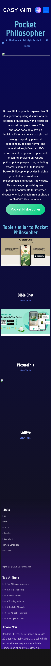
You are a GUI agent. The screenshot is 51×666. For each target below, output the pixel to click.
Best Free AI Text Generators (14, 613)
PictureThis (25, 365)
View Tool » (25, 300)
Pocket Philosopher (25, 209)
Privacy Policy (8, 539)
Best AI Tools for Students (13, 607)
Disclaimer (6, 550)
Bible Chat (25, 295)
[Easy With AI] (22, 9)
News (4, 521)
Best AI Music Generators (13, 589)
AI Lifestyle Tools (29, 40)
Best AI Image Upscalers (13, 618)
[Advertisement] (25, 471)
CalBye (25, 432)
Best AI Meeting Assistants (13, 601)
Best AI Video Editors (11, 595)
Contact (5, 527)
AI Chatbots (12, 40)
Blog (4, 516)
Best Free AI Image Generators (15, 584)
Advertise (6, 533)
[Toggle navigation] (46, 10)
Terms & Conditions (10, 545)
